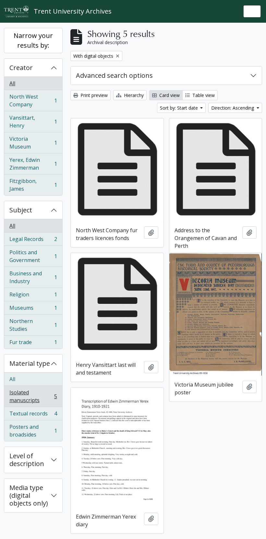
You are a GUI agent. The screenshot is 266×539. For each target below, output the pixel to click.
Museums (33, 309)
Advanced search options (114, 75)
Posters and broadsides (33, 430)
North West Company (33, 100)
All (12, 83)
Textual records (33, 415)
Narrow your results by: (33, 40)
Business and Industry (33, 277)
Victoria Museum (33, 142)
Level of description (26, 459)
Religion (33, 296)
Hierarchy (133, 95)
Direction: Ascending (233, 108)
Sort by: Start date (179, 108)
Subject (20, 210)
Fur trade (33, 344)
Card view (169, 95)
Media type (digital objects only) (28, 495)
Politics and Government (33, 256)
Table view (203, 95)
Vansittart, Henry (33, 121)
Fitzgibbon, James (33, 184)
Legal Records (33, 240)
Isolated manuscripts (33, 396)
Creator (21, 67)
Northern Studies (33, 324)
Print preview (93, 95)
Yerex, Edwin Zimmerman (33, 163)
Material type (29, 363)
